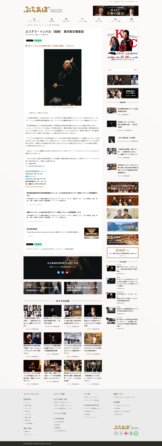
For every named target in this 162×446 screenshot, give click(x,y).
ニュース (27, 402)
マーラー (59, 249)
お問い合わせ (119, 414)
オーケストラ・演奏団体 (92, 400)
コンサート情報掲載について (93, 408)
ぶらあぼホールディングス (122, 405)
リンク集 (87, 394)
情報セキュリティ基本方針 (122, 411)
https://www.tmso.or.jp (34, 186)
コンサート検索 (59, 394)
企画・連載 (28, 405)
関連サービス (118, 394)
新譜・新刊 (28, 417)
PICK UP (39, 34)
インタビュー (29, 414)
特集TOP (27, 431)
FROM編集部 (29, 423)
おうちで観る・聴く (61, 399)
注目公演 (46, 34)
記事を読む (27, 399)
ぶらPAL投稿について (61, 431)
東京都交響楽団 (69, 249)
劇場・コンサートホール (92, 397)
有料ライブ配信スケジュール (63, 405)
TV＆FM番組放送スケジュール (63, 408)
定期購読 (57, 428)
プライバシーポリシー (91, 417)
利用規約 (87, 414)
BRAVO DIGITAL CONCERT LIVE (125, 397)
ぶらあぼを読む (59, 418)
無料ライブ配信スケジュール (63, 402)
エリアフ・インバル (32, 249)
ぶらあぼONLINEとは (91, 405)
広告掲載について (90, 411)
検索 (135, 70)
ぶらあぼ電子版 (59, 422)
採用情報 (117, 408)
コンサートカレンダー (31, 394)
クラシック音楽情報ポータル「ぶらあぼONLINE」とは (123, 1)
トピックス (28, 408)
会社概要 (117, 402)
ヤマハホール (29, 434)
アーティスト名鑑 (60, 413)
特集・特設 (27, 428)
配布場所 (57, 425)
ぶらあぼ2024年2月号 (47, 249)
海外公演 (27, 420)
